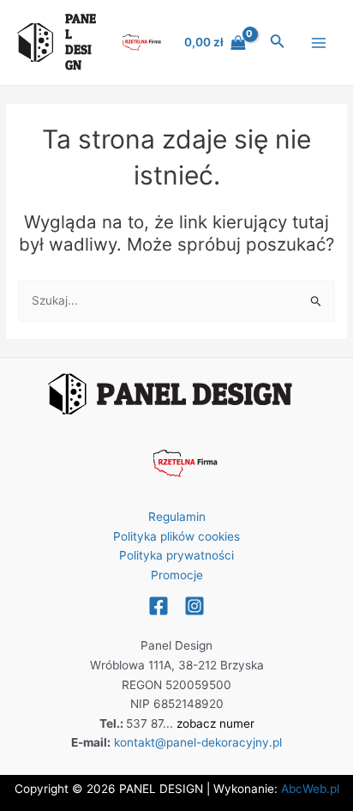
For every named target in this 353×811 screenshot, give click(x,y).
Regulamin (177, 517)
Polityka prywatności (176, 555)
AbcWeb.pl (310, 789)
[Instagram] (194, 606)
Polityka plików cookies (176, 536)
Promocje (177, 575)
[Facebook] (158, 606)
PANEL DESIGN (80, 42)
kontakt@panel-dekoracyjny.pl (198, 742)
